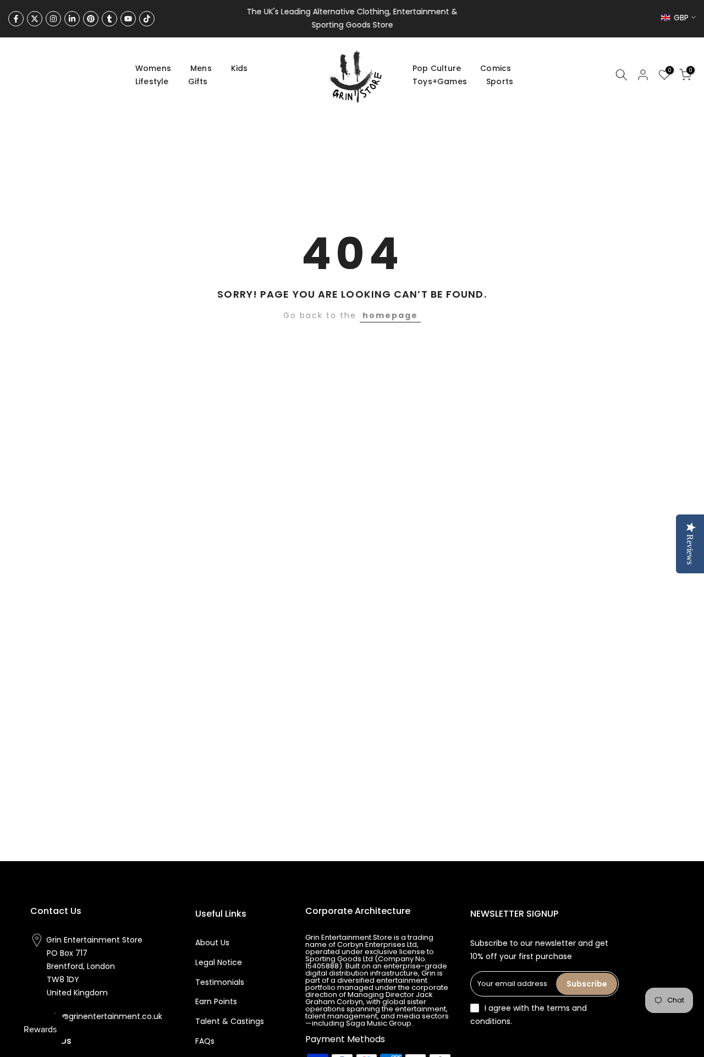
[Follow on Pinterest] (90, 18)
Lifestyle (152, 81)
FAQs (205, 1041)
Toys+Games (440, 81)
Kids (239, 68)
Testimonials (219, 982)
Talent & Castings (229, 1021)
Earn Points (216, 1001)
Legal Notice (218, 962)
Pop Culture (437, 68)
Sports (499, 81)
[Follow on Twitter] (34, 18)
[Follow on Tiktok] (147, 18)
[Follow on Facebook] (16, 18)
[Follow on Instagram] (53, 18)
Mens (201, 68)
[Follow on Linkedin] (72, 18)
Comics (495, 68)
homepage (390, 315)
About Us (212, 942)
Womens (153, 68)
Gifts (198, 81)
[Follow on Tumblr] (109, 18)
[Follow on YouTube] (128, 18)
